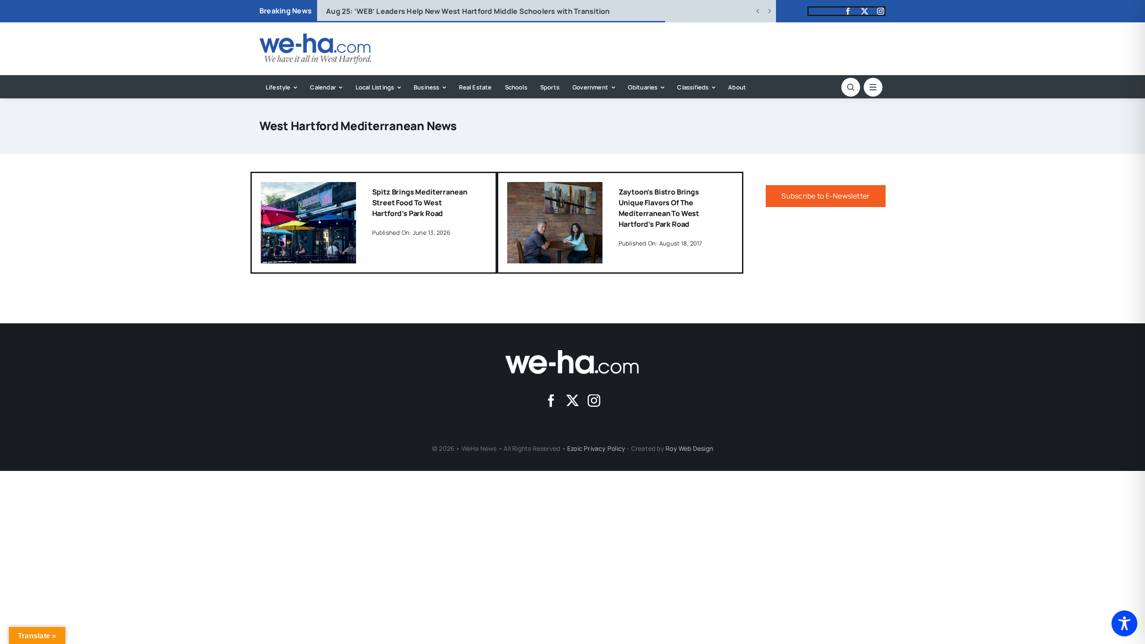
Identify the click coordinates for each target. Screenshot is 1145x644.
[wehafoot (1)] (572, 354)
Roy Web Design (689, 448)
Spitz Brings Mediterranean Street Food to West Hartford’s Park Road (419, 202)
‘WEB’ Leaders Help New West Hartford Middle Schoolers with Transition (468, 11)
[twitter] (864, 11)
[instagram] (880, 11)
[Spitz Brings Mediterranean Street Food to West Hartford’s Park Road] (308, 188)
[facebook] (848, 11)
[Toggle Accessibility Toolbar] (1124, 623)
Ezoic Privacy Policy (596, 448)
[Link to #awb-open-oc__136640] (873, 87)
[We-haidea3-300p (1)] (315, 37)
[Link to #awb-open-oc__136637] (850, 87)
